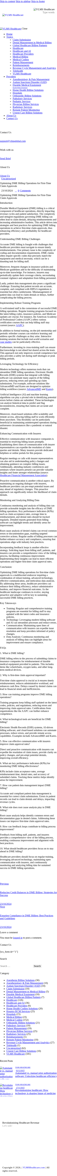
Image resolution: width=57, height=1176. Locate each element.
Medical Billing (14, 1017)
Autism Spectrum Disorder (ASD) (23, 986)
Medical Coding (14, 1020)
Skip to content (7, 1)
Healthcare (11, 1000)
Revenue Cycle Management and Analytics (28, 1042)
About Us (5, 175)
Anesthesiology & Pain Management (24, 983)
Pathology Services (15, 1025)
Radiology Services (16, 1034)
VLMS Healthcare (15, 1054)
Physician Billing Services (19, 1031)
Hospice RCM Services (18, 1011)
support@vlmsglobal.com (13, 141)
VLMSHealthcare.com (33, 1167)
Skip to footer (38, 1)
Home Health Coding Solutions (22, 1008)
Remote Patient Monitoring (19, 1039)
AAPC (19, 325)
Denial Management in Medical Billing (25, 991)
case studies (6, 342)
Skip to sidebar (23, 1)
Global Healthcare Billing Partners (23, 997)
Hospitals (11, 1014)
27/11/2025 (20, 1088)
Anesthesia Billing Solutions (20, 980)
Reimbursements (14, 1037)
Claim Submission (15, 988)
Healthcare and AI (15, 1003)
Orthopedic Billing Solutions (20, 1022)
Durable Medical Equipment (20, 994)
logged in (17, 937)
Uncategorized (8, 178)
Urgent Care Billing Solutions (21, 1051)
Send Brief (5, 158)
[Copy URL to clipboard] (30, 878)
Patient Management (16, 1028)
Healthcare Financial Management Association (23, 475)
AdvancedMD (34, 389)
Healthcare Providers (16, 1005)
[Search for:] (16, 966)
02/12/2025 (20, 1070)
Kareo (49, 389)
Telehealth (11, 1045)
